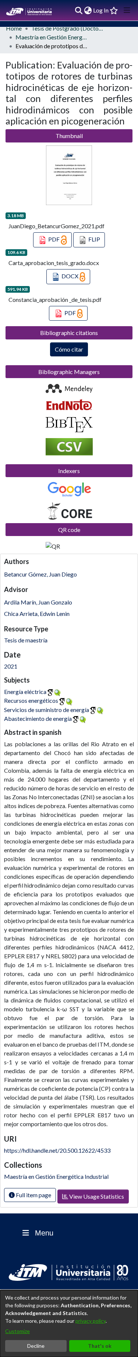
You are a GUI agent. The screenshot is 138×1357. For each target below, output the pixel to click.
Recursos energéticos (31, 700)
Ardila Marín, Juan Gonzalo (38, 602)
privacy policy (90, 1321)
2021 (10, 666)
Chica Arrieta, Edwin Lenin (37, 613)
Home (14, 28)
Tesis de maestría (25, 640)
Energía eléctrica (25, 691)
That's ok (100, 1346)
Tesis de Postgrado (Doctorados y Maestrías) (68, 28)
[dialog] (69, 1323)
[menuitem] (87, 10)
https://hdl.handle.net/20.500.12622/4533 (57, 1150)
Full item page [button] (33, 1194)
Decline (36, 1346)
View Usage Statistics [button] (96, 1196)
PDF (54, 239)
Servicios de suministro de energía (46, 709)
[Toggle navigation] (126, 10)
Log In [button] (101, 10)
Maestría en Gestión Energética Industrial (52, 37)
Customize (17, 1331)
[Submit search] (78, 10)
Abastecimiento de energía (38, 718)
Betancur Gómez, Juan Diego (40, 574)
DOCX (69, 275)
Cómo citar (69, 349)
